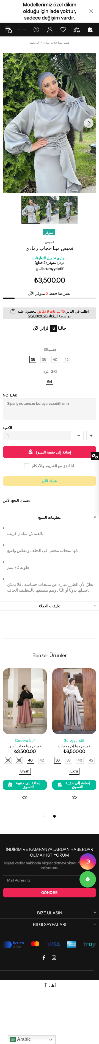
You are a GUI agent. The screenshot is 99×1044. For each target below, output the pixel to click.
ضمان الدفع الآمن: (16, 500)
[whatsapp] (87, 879)
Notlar (10, 395)
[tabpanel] (74, 740)
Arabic (23, 1039)
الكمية (7, 428)
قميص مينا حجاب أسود (25, 746)
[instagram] (87, 861)
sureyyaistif (22, 29)
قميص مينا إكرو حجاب (74, 746)
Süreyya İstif (25, 740)
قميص (49, 241)
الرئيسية (34, 42)
